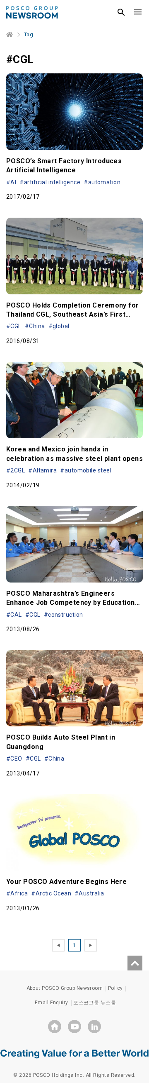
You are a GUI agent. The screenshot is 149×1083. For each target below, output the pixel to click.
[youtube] (74, 1026)
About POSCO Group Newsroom (64, 988)
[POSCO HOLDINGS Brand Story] (74, 1053)
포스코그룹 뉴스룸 (94, 1002)
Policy (115, 988)
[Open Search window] (121, 12)
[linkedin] (94, 1026)
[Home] (10, 35)
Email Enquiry (51, 1002)
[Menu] (138, 12)
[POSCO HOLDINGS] (54, 1026)
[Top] (134, 963)
